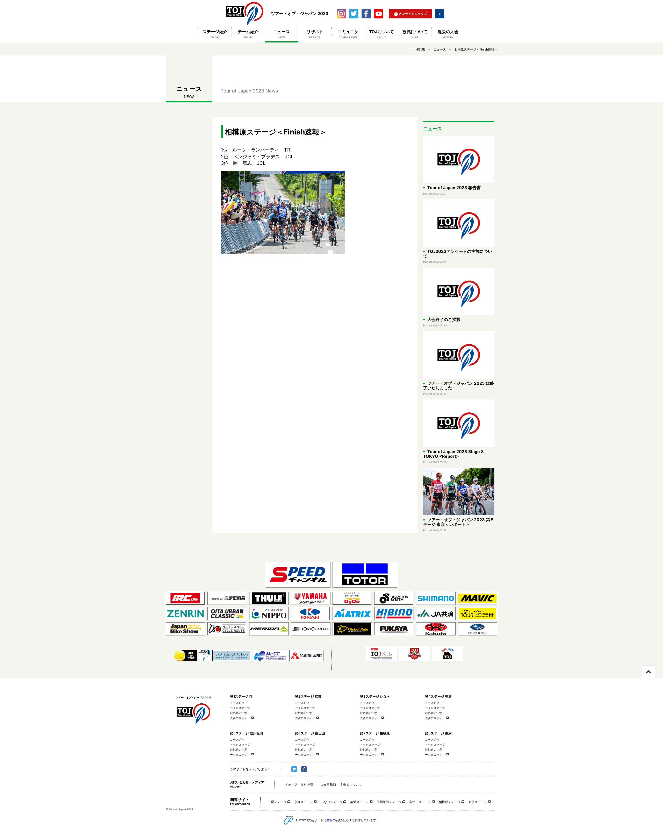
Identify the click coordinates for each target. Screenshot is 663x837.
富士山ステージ (420, 802)
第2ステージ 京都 (308, 696)
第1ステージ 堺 (241, 696)
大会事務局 (328, 784)
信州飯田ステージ (389, 802)
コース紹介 (237, 703)
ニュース (440, 49)
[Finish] (315, 212)
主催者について (351, 784)
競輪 (330, 820)
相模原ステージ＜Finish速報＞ (476, 49)
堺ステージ (278, 802)
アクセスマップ (240, 708)
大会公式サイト (240, 718)
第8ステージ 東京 (438, 733)
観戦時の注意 (238, 713)
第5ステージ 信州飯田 (246, 733)
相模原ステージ (449, 802)
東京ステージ (477, 802)
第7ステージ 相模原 (375, 733)
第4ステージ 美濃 (438, 696)
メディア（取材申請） (300, 784)
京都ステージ (303, 802)
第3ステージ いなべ (375, 696)
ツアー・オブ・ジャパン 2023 (245, 13)
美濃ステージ (359, 802)
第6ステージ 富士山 (310, 733)
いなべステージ (331, 802)
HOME (420, 49)
